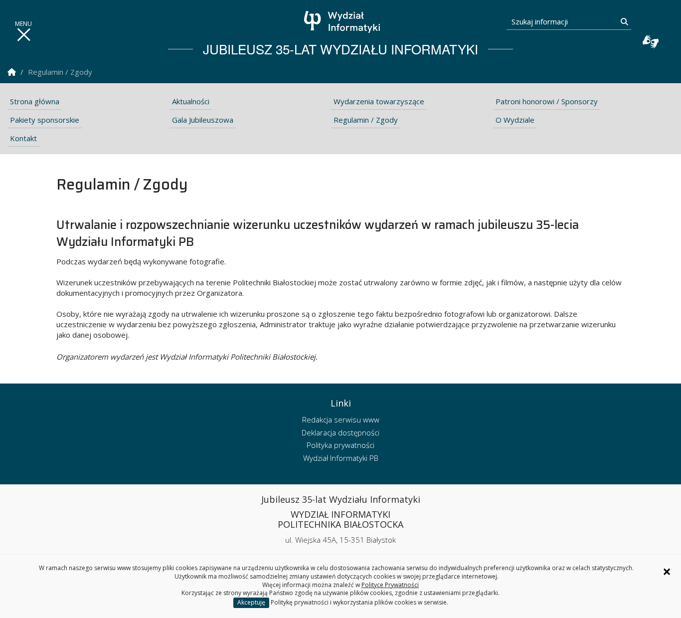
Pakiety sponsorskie (44, 120)
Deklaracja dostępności (340, 432)
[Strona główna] (343, 22)
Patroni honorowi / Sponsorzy (547, 101)
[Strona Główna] (11, 72)
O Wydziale (515, 120)
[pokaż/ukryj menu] (23, 34)
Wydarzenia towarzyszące (379, 101)
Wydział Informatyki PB (340, 458)
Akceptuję (251, 602)
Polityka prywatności (340, 445)
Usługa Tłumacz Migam (651, 41)
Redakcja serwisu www (340, 419)
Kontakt (23, 138)
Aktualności (190, 101)
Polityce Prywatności (390, 585)
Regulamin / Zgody (366, 120)
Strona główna (34, 101)
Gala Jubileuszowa (202, 120)
